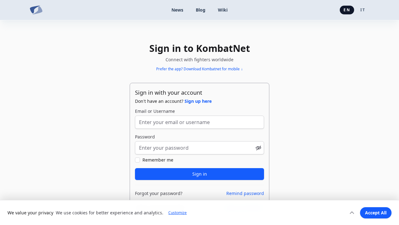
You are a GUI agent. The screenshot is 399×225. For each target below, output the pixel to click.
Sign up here (198, 101)
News (177, 10)
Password (145, 137)
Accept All (376, 213)
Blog (200, 10)
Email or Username (155, 111)
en (347, 9)
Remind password (245, 193)
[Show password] (258, 147)
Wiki (223, 10)
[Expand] (352, 212)
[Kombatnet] (36, 10)
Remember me (157, 160)
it (362, 9)
